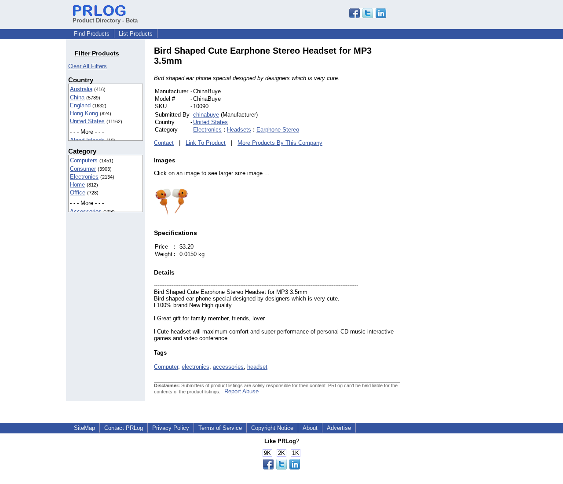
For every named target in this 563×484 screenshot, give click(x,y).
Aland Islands (87, 140)
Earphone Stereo (277, 129)
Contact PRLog (123, 428)
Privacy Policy (170, 428)
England (80, 105)
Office (77, 192)
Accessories (86, 211)
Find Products (92, 33)
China (77, 97)
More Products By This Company (280, 142)
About (310, 428)
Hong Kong (84, 113)
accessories (228, 366)
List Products (136, 33)
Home (77, 184)
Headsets (239, 129)
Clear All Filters (87, 66)
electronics (195, 366)
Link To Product (206, 142)
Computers (84, 160)
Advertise (339, 428)
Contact (164, 142)
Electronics (84, 176)
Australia (81, 89)
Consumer (83, 168)
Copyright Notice (272, 428)
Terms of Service (220, 428)
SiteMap (84, 428)
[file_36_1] (171, 215)
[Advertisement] (459, 178)
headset (257, 366)
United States (87, 121)
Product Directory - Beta (105, 20)
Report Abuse (241, 391)
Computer (166, 366)
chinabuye (206, 114)
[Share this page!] (367, 16)
